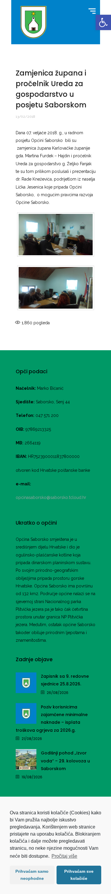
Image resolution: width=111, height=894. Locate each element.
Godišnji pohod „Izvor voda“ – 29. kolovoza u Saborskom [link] (65, 761)
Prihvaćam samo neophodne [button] (32, 875)
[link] (103, 22)
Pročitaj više (64, 856)
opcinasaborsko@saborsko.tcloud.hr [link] (51, 497)
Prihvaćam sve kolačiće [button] (79, 875)
